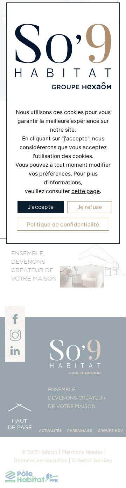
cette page (85, 191)
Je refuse (89, 207)
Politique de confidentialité (63, 224)
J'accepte (41, 207)
